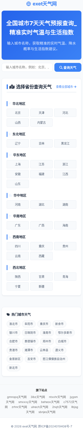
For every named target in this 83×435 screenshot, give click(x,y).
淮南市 (47, 332)
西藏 (41, 256)
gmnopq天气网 (17, 397)
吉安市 (31, 358)
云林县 (44, 350)
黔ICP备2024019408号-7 (55, 426)
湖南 (65, 204)
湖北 (41, 204)
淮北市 (13, 323)
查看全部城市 (65, 86)
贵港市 (13, 350)
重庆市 (44, 323)
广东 (18, 225)
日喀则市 (30, 332)
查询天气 (69, 67)
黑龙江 (65, 143)
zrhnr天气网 (19, 407)
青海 (65, 276)
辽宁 (18, 143)
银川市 (13, 332)
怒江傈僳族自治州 (54, 358)
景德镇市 (30, 341)
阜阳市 (29, 323)
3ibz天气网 (38, 397)
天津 (41, 112)
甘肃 (41, 276)
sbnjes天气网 (46, 412)
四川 (18, 246)
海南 (65, 225)
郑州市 (47, 341)
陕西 (18, 276)
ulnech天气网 (39, 407)
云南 (18, 256)
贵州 (65, 246)
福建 (41, 174)
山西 (18, 122)
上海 (18, 164)
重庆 (41, 246)
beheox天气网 (50, 402)
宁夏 (18, 286)
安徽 (18, 174)
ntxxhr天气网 (57, 397)
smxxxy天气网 (27, 402)
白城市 (62, 341)
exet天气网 (45, 4)
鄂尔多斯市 (65, 332)
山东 (18, 184)
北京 (18, 112)
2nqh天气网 (59, 407)
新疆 (41, 286)
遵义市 (59, 350)
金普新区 (15, 358)
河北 (65, 112)
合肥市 (13, 341)
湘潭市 (29, 350)
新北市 (13, 367)
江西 (65, 174)
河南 (18, 204)
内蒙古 (41, 122)
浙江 (65, 164)
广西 (41, 225)
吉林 (41, 143)
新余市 (59, 323)
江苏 (41, 164)
